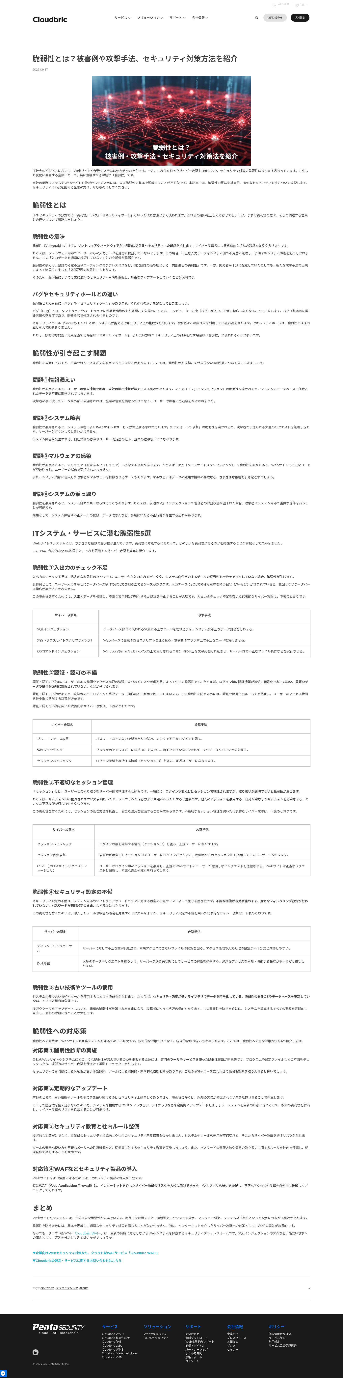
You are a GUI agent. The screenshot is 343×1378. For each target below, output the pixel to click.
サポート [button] (175, 18)
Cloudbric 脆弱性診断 (116, 1338)
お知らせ (232, 1341)
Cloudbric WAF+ (113, 1334)
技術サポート (193, 1357)
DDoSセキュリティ (156, 1338)
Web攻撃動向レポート (199, 1341)
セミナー (232, 1349)
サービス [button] (121, 18)
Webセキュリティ (155, 1334)
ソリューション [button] (148, 18)
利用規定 (274, 1341)
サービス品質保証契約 (283, 1345)
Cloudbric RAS (112, 1341)
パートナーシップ (196, 1349)
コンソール (192, 1361)
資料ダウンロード (196, 1338)
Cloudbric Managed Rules (120, 1353)
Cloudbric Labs (112, 1345)
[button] (304, 6)
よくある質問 (193, 1353)
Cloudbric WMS (112, 1349)
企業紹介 (232, 1334)
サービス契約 (277, 1338)
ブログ (231, 1345)
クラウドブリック (67, 1288)
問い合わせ (192, 1334)
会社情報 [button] (198, 18)
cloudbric (47, 1288)
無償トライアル (195, 1345)
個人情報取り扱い (280, 1334)
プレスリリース (236, 1338)
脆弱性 (83, 1288)
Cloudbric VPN (112, 1357)
